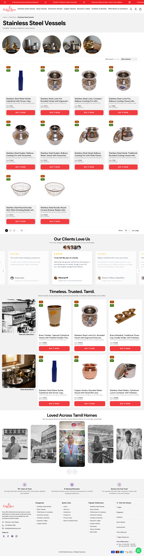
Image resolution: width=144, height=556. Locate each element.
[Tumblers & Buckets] (72, 44)
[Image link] (19, 316)
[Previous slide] (3, 271)
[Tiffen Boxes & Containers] (51, 44)
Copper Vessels (70, 9)
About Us (66, 509)
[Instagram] (16, 536)
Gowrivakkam (120, 522)
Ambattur (119, 517)
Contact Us (67, 515)
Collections (12, 17)
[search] (131, 9)
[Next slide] (139, 271)
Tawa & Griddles (95, 529)
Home (5, 17)
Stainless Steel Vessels (26, 9)
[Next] (25, 230)
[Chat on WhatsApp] (138, 550)
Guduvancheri (120, 527)
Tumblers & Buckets (99, 9)
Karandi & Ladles (83, 9)
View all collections (26, 335)
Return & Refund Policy (70, 521)
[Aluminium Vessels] (31, 44)
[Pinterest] (12, 536)
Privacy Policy (67, 518)
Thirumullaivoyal (121, 532)
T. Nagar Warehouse (122, 537)
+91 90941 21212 (10, 525)
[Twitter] (3, 536)
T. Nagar (118, 507)
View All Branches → (123, 541)
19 (21, 230)
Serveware (93, 526)
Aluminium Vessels (55, 9)
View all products (27, 390)
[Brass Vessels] (11, 44)
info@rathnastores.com (13, 528)
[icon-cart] (140, 9)
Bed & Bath (93, 532)
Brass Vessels (41, 9)
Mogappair (119, 512)
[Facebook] (8, 536)
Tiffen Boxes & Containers (118, 9)
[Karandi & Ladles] (92, 44)
